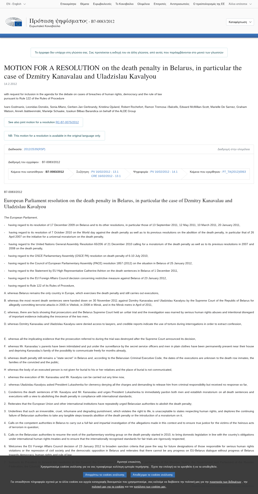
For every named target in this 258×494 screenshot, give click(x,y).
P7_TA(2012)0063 (234, 171)
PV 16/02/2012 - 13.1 (105, 171)
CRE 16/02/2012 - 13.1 (106, 176)
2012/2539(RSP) (34, 149)
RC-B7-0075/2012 (67, 122)
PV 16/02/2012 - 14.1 (164, 171)
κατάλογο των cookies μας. (150, 486)
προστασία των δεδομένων (225, 481)
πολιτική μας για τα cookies (108, 486)
